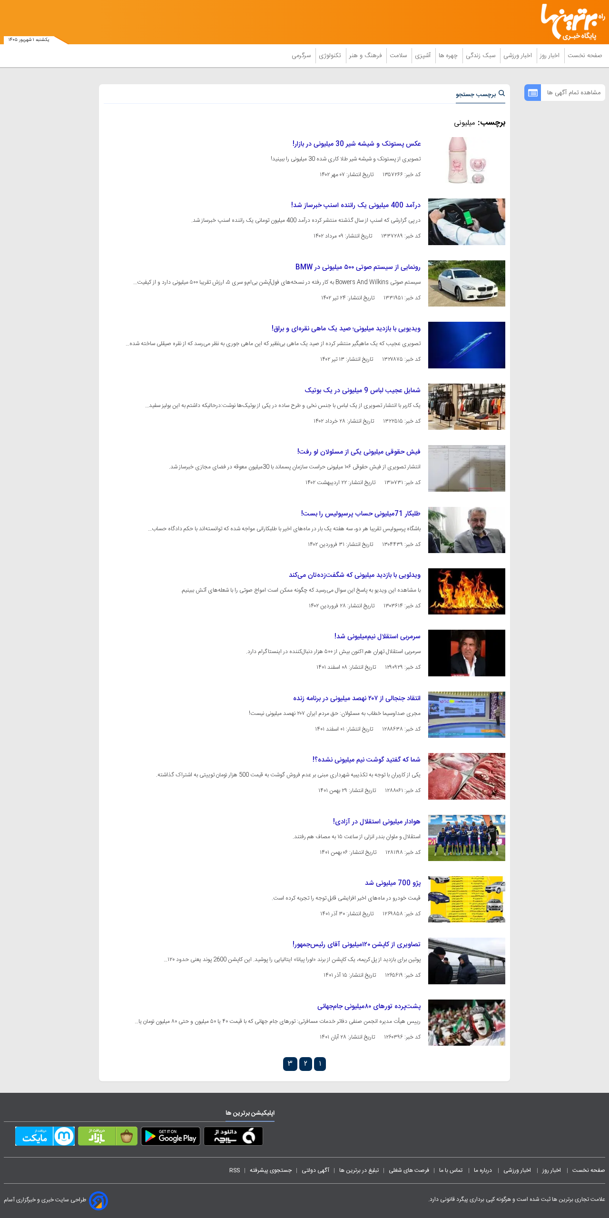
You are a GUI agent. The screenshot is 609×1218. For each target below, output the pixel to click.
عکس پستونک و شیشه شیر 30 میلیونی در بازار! (357, 144)
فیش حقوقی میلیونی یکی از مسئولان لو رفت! (359, 452)
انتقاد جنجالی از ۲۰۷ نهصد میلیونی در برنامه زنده (357, 698)
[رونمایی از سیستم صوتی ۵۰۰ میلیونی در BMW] (466, 283)
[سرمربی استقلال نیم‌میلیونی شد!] (466, 653)
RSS (234, 1170)
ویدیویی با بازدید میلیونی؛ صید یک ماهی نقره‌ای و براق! (346, 329)
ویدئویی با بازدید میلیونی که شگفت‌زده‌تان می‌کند (355, 575)
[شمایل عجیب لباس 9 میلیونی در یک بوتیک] (466, 407)
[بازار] (108, 1138)
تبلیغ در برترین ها (359, 1170)
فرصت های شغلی (409, 1170)
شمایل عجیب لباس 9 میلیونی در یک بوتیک (362, 391)
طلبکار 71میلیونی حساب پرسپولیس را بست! (361, 514)
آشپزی (423, 55)
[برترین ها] (569, 22)
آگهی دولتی (315, 1170)
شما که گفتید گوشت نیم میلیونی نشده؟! (367, 760)
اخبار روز (550, 55)
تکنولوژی (331, 55)
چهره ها (449, 55)
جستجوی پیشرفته (271, 1170)
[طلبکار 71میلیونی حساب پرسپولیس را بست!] (466, 530)
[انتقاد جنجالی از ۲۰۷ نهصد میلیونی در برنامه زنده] (466, 715)
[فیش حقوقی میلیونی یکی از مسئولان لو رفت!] (466, 468)
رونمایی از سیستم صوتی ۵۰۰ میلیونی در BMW (358, 267)
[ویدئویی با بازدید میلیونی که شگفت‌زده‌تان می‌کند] (466, 591)
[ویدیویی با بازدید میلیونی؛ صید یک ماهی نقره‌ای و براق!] (466, 345)
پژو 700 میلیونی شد (393, 883)
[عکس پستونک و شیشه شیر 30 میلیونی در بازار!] (466, 160)
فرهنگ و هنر (366, 55)
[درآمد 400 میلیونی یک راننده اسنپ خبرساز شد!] (466, 221)
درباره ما (483, 1170)
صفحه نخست (585, 55)
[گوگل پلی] (170, 1138)
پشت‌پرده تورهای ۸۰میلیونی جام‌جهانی (369, 1006)
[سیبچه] (233, 1138)
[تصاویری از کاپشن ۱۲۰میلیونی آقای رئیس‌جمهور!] (466, 961)
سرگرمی (302, 55)
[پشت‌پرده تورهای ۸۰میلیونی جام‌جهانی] (466, 1023)
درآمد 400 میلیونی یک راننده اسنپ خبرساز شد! (356, 205)
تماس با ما (451, 1170)
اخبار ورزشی (518, 55)
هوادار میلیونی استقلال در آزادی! (377, 822)
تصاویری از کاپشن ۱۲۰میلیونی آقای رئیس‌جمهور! (357, 945)
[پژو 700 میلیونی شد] (466, 899)
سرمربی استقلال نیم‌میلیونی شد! (377, 637)
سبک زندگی (481, 55)
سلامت (399, 55)
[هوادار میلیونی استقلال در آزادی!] (466, 838)
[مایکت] (45, 1138)
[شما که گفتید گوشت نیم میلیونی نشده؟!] (466, 776)
